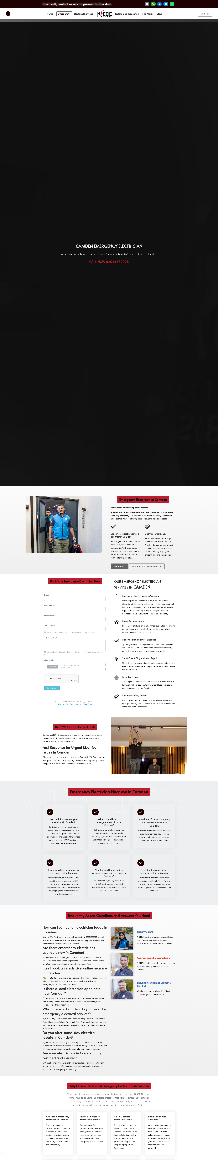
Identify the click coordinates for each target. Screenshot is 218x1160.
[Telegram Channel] (166, 4)
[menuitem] (51, 13)
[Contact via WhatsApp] (172, 4)
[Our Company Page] (159, 4)
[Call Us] (153, 4)
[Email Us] (147, 4)
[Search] (8, 13)
